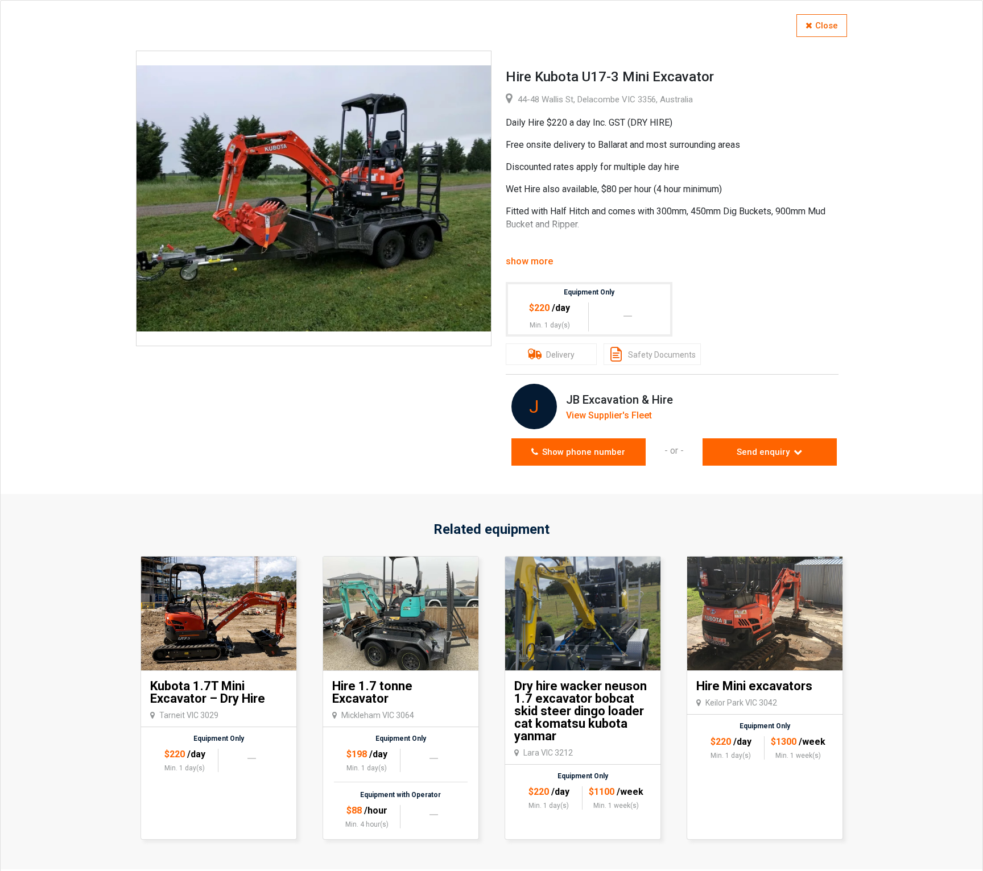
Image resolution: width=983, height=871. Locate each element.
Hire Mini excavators (754, 686)
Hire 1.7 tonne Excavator (372, 692)
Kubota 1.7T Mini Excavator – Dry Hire (207, 692)
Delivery (559, 354)
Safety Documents (661, 354)
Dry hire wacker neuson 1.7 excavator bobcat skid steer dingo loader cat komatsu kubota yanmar (580, 711)
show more (529, 261)
